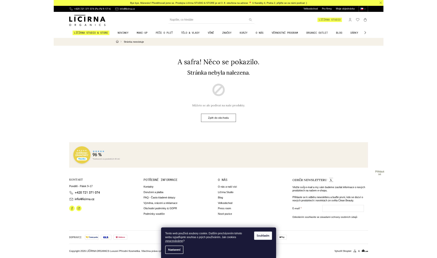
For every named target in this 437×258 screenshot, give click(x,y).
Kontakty (149, 186)
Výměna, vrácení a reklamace (160, 202)
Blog (220, 197)
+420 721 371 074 (87, 192)
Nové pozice (225, 213)
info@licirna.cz (84, 199)
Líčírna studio (329, 19)
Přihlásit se (379, 173)
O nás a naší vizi (227, 186)
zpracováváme (174, 240)
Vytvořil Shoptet (342, 251)
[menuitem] (91, 33)
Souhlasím (263, 236)
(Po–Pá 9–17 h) (92, 8)
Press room (224, 208)
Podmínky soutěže (154, 213)
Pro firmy (327, 8)
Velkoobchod (311, 8)
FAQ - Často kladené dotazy (159, 197)
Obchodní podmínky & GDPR (160, 208)
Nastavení (174, 250)
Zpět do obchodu (218, 117)
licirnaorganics (72, 208)
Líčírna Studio (225, 192)
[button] (365, 32)
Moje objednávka (345, 8)
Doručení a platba (153, 192)
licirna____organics (79, 208)
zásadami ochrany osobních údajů (338, 217)
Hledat (251, 20)
